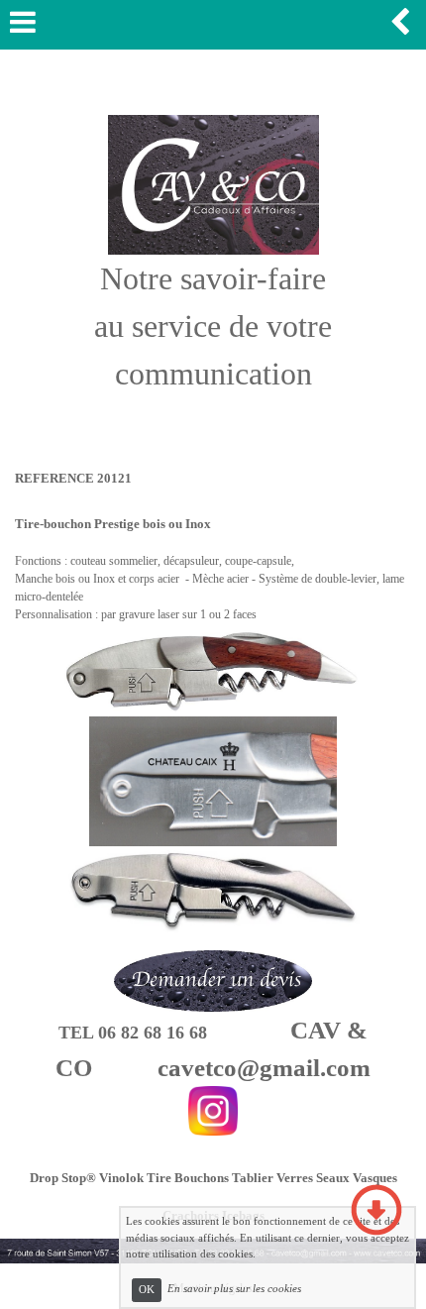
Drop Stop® (63, 1177)
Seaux (333, 1177)
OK (147, 1289)
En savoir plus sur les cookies (234, 1289)
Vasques (375, 1177)
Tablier (252, 1177)
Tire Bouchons (188, 1177)
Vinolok (121, 1177)
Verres (294, 1177)
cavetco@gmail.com (264, 1067)
